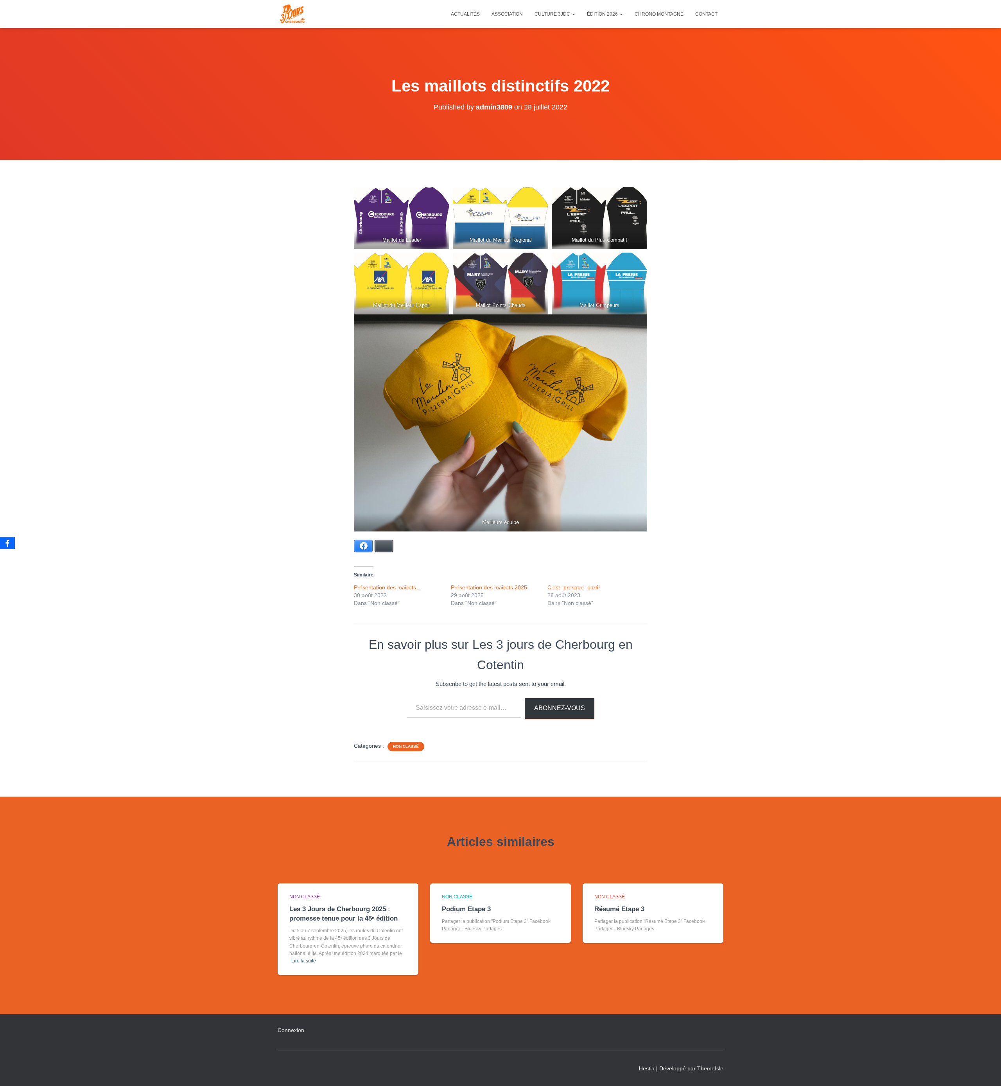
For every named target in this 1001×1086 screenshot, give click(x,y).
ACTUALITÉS (465, 14)
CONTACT (706, 14)
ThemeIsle (710, 1068)
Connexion (291, 1030)
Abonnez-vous (559, 708)
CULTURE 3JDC (553, 14)
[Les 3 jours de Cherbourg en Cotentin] (292, 14)
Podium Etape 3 (466, 909)
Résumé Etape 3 (619, 909)
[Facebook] (7, 543)
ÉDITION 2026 (603, 14)
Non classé (406, 746)
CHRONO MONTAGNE (659, 14)
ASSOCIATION (507, 14)
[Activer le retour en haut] (986, 1070)
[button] (573, 14)
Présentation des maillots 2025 (489, 587)
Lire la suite (303, 961)
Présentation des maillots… (388, 587)
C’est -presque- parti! (573, 587)
